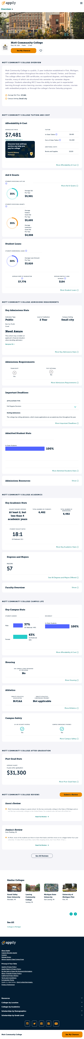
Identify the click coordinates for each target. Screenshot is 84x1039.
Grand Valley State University (13, 896)
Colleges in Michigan (14, 927)
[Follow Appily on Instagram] (27, 1024)
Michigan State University (50, 896)
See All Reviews (42, 856)
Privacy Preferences (8, 984)
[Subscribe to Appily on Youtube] (56, 1024)
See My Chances (23, 51)
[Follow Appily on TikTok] (48, 1024)
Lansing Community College (30, 897)
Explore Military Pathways (13, 154)
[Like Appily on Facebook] (41, 1024)
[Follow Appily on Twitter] (34, 1024)
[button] (41, 50)
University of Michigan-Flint (68, 896)
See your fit (9, 344)
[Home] (9, 3)
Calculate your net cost (13, 140)
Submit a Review (71, 795)
